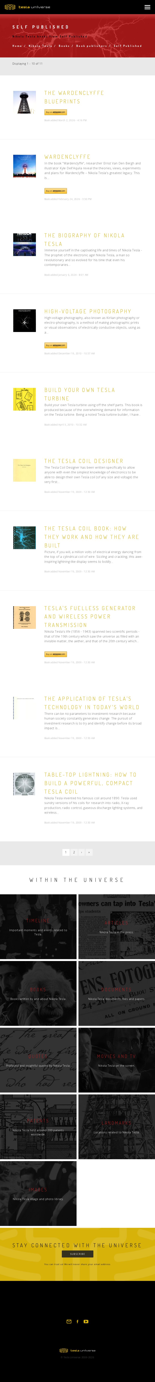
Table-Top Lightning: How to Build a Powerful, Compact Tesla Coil (90, 783)
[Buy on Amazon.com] (55, 114)
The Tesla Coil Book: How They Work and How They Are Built (92, 537)
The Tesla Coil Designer (84, 460)
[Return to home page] (77, 1352)
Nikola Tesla (40, 45)
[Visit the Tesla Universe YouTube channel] (86, 1323)
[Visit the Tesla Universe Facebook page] (77, 1323)
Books (64, 45)
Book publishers (91, 45)
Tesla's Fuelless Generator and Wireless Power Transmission (90, 616)
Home (17, 45)
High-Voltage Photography (88, 311)
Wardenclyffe (67, 156)
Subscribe (77, 1254)
